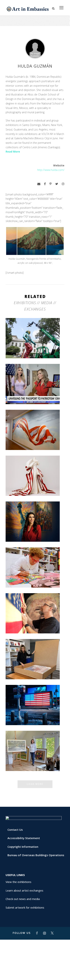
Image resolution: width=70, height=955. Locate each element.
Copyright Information (22, 846)
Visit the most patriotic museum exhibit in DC (35, 532)
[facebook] (45, 183)
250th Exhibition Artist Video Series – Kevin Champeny (35, 624)
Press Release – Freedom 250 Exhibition (35, 715)
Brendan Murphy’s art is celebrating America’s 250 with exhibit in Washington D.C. (35, 347)
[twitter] (56, 183)
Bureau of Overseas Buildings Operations (35, 855)
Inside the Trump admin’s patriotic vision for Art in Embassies (35, 486)
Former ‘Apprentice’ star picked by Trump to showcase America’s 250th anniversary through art (35, 668)
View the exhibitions (18, 882)
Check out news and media (23, 899)
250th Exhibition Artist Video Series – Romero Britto (35, 578)
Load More (35, 784)
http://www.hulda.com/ (50, 170)
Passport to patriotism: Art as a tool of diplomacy (35, 394)
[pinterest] (50, 183)
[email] (38, 183)
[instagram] (63, 183)
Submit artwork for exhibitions (25, 907)
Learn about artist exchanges (24, 890)
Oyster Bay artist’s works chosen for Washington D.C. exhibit (35, 761)
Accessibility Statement (23, 838)
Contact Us (15, 829)
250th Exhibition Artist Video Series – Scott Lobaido (35, 440)
